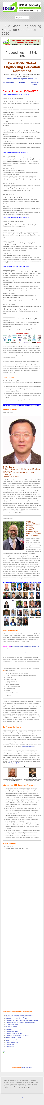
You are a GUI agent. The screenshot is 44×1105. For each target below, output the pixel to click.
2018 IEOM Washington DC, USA (14, 1033)
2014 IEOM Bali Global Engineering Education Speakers (19, 1015)
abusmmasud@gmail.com (27, 746)
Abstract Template (7, 652)
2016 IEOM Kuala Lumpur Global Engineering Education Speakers (22, 1020)
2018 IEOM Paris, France (12, 1031)
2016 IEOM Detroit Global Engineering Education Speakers (20, 1022)
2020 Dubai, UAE (10, 1044)
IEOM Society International (22, 1097)
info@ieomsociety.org (26, 1067)
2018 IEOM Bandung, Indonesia (13, 1029)
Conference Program (8, 82)
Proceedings (22, 82)
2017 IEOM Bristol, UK (11, 1026)
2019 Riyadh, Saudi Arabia (12, 1042)
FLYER (34, 652)
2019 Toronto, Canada (11, 1040)
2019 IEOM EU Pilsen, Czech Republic (15, 1039)
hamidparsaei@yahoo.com (16, 762)
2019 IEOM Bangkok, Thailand (13, 1037)
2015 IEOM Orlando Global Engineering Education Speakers (20, 1018)
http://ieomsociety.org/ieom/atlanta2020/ (22, 79)
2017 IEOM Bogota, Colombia (13, 1028)
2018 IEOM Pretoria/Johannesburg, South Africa (17, 1035)
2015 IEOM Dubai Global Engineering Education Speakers (20, 1017)
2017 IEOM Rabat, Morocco (12, 1024)
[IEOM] (22, 12)
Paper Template (24, 652)
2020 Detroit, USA (10, 1046)
